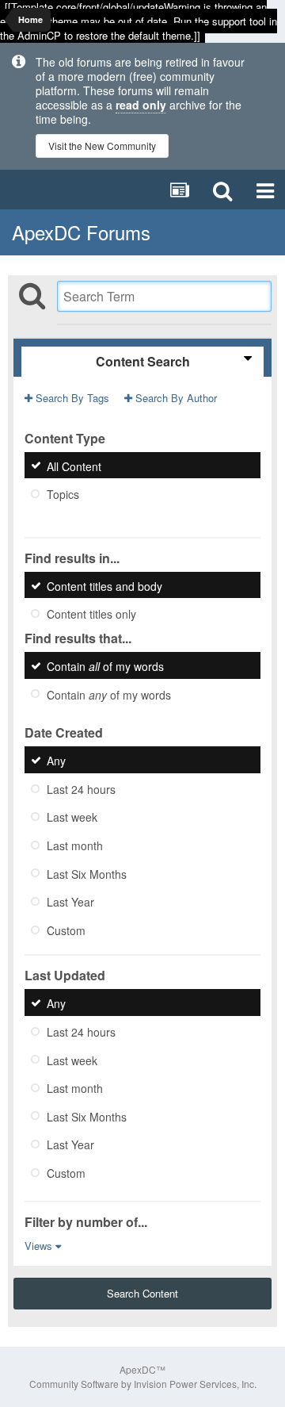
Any (56, 761)
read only (141, 105)
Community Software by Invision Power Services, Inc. (142, 1383)
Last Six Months (87, 873)
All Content (74, 465)
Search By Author (174, 397)
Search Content (142, 1293)
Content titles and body (104, 585)
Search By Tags (70, 397)
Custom (66, 929)
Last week (72, 817)
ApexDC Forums (81, 232)
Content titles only (91, 614)
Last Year (70, 902)
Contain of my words (105, 666)
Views (40, 1245)
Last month (75, 845)
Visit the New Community (102, 145)
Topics (63, 494)
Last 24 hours (81, 788)
